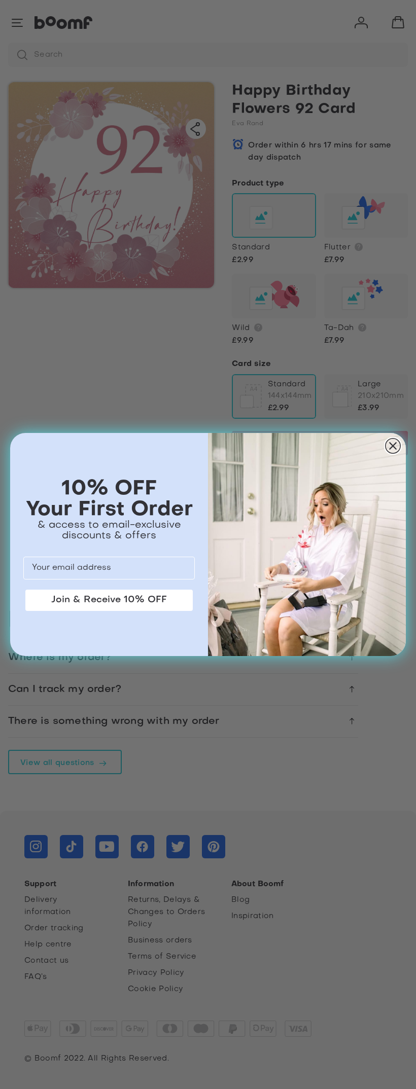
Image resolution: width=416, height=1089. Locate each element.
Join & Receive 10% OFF (109, 600)
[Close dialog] (393, 446)
